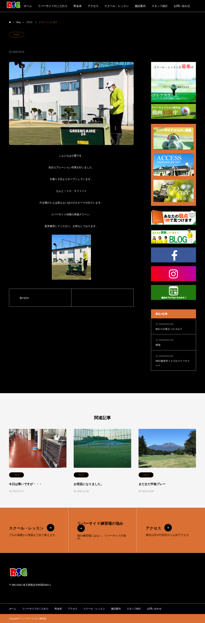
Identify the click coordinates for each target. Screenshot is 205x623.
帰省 (158, 345)
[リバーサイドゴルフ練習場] (13, 6)
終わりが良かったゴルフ (169, 329)
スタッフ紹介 (160, 6)
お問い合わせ (182, 6)
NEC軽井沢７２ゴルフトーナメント (173, 363)
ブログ (16, 34)
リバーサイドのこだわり (53, 6)
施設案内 (140, 6)
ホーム (28, 6)
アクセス (93, 6)
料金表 (78, 6)
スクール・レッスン (116, 6)
